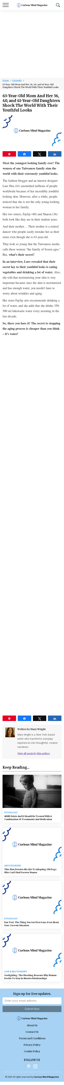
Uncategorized (12, 866)
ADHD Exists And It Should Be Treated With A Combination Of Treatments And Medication (28, 818)
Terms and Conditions (32, 1038)
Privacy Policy (32, 1044)
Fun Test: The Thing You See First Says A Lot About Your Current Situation (31, 924)
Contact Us (32, 1031)
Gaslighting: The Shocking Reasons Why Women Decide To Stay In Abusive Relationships (30, 977)
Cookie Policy (32, 1051)
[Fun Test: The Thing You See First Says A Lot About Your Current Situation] (32, 897)
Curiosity (17, 80)
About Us (32, 1025)
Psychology (11, 813)
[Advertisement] (32, 44)
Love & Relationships (15, 972)
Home (6, 80)
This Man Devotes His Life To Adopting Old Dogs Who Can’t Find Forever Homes (30, 871)
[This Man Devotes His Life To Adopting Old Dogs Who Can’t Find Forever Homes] (32, 844)
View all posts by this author (33, 753)
